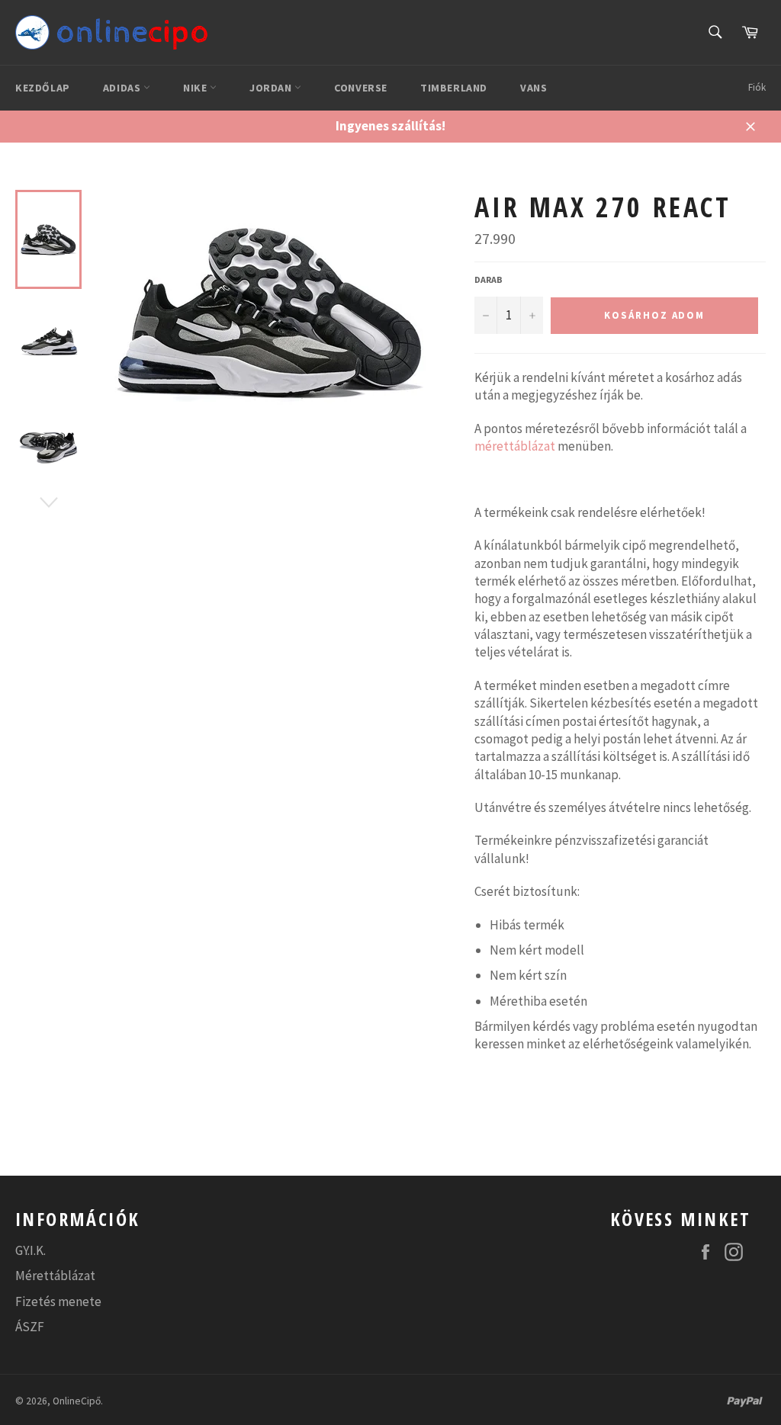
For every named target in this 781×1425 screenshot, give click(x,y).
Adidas (123, 88)
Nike (196, 88)
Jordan (271, 88)
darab (488, 279)
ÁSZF (29, 1326)
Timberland (453, 88)
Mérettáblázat (55, 1275)
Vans (533, 88)
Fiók (757, 87)
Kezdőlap (42, 88)
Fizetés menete (58, 1301)
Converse (360, 88)
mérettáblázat (514, 446)
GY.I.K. (30, 1250)
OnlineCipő (77, 1401)
